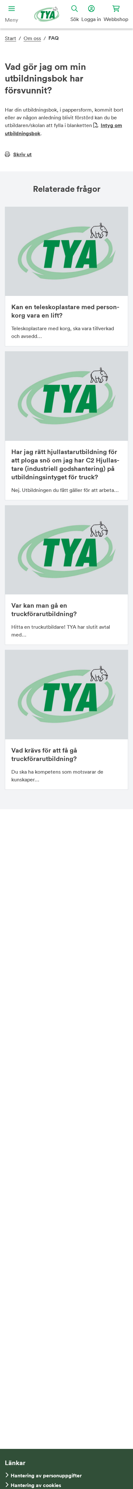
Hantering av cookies (36, 1485)
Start (10, 38)
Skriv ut (22, 154)
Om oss (32, 38)
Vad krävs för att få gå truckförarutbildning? (44, 754)
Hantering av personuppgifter (46, 1475)
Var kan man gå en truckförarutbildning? (44, 609)
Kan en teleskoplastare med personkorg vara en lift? (65, 311)
